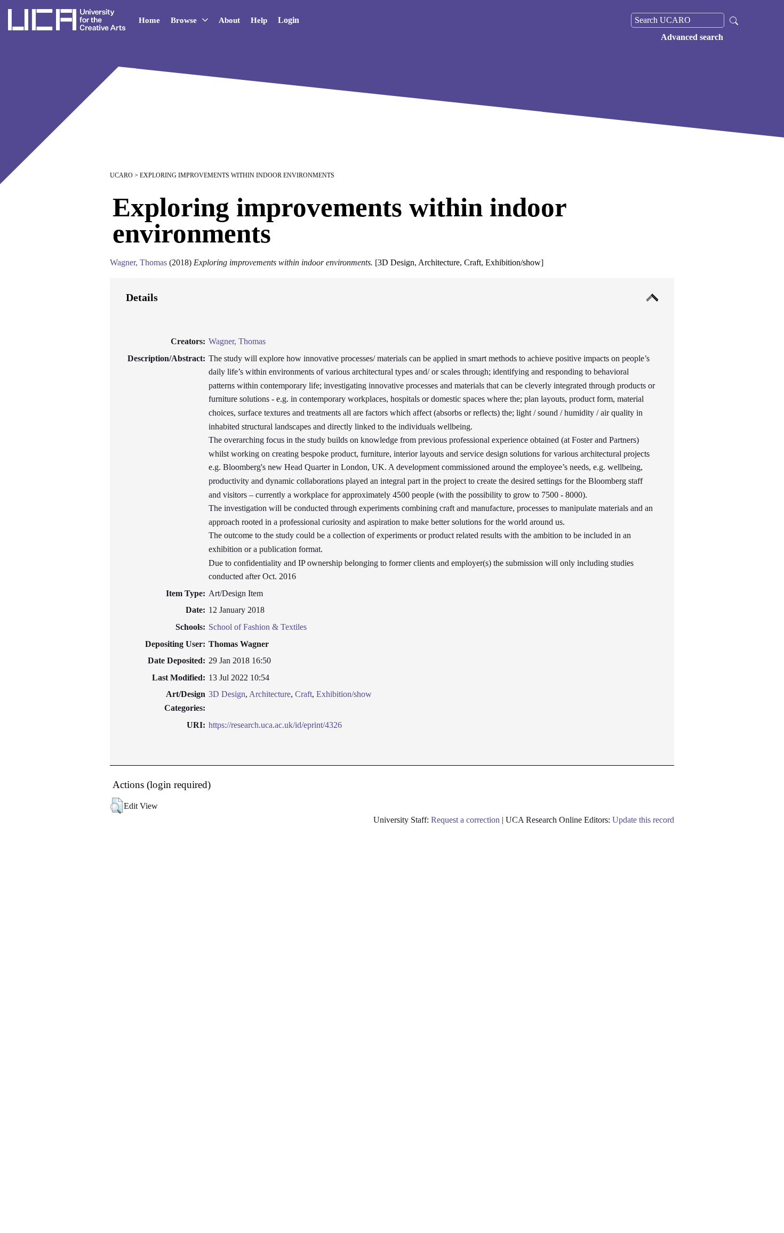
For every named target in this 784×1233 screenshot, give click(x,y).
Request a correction (465, 819)
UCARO (121, 175)
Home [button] (149, 20)
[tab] (392, 522)
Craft (303, 694)
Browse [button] (184, 20)
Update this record (643, 819)
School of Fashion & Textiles (258, 626)
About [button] (229, 20)
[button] (116, 806)
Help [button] (259, 20)
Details (142, 297)
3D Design (227, 694)
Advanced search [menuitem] (692, 37)
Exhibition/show (344, 694)
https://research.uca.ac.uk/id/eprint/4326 (275, 724)
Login (288, 20)
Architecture (270, 694)
